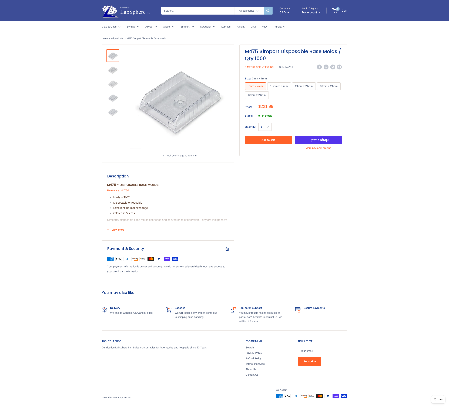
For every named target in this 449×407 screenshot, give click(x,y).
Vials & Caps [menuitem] (109, 26)
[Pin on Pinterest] (326, 66)
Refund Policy (254, 358)
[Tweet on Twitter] (332, 66)
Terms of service (255, 363)
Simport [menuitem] (185, 26)
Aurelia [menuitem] (278, 26)
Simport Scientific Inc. (259, 67)
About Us (251, 369)
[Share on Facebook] (319, 66)
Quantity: (250, 126)
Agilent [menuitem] (240, 26)
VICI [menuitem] (253, 26)
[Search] (268, 11)
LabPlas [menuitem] (226, 26)
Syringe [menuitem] (131, 26)
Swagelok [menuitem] (205, 26)
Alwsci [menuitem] (149, 26)
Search (250, 347)
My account (310, 12)
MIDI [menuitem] (264, 26)
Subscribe (309, 361)
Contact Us (252, 374)
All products (117, 38)
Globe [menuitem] (166, 26)
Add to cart (268, 139)
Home (105, 38)
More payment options (318, 147)
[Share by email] (339, 66)
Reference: (113, 190)
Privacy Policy (254, 352)
